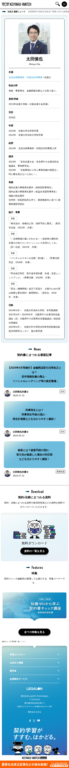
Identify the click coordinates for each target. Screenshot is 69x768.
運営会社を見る (34, 712)
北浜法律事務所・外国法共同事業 (25, 77)
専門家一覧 (16, 641)
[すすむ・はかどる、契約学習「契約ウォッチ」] (16, 4)
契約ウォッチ (7, 641)
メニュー (64, 4)
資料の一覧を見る (34, 551)
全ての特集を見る (34, 632)
